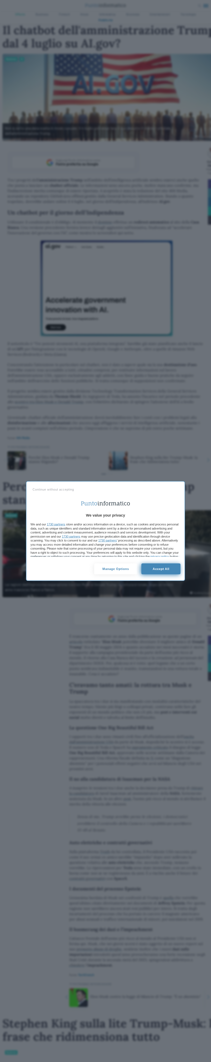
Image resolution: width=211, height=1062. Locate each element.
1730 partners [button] (56, 524)
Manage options (115, 569)
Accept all (161, 569)
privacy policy (159, 556)
